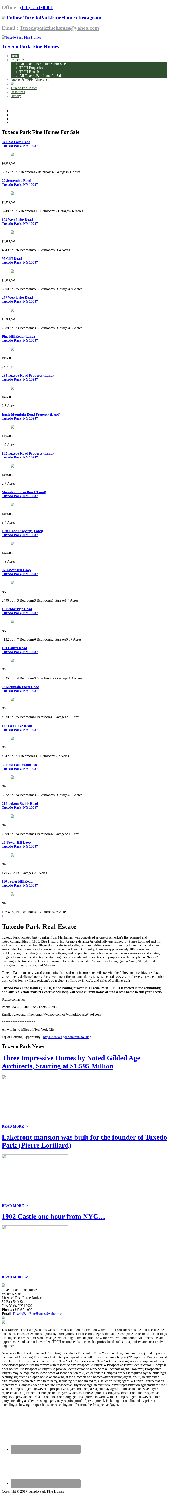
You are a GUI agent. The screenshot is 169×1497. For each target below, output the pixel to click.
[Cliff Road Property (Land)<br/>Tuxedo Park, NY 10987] (12, 544)
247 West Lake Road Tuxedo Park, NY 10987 (20, 299)
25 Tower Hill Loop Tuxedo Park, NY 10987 (20, 844)
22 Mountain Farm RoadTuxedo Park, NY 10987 (20, 689)
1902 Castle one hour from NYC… (53, 1216)
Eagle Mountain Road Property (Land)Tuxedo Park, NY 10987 (31, 416)
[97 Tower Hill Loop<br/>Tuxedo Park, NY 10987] (12, 583)
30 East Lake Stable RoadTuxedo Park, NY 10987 (21, 767)
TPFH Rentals (29, 72)
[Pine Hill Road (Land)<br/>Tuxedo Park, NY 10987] (12, 349)
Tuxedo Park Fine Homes (30, 47)
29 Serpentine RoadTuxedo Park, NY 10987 (20, 182)
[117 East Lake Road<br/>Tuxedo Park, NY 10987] (12, 739)
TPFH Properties (31, 68)
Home (15, 56)
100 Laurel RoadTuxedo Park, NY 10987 (20, 650)
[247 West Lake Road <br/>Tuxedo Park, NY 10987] (12, 310)
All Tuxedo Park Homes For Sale (42, 64)
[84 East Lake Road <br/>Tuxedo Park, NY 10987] (12, 155)
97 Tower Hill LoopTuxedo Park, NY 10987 (20, 572)
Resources (18, 92)
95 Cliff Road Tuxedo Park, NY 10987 (20, 260)
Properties (17, 60)
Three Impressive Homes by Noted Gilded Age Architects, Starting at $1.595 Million (71, 1062)
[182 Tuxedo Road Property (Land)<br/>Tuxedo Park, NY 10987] (12, 466)
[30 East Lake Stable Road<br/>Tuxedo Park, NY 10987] (12, 778)
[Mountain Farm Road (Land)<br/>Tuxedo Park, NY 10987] (12, 505)
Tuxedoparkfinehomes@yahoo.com (59, 28)
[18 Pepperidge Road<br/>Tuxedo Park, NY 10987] (12, 622)
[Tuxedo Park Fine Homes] (21, 37)
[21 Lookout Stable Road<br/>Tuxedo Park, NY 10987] (12, 817)
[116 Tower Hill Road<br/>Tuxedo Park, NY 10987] (12, 895)
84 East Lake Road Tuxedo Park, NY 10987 (20, 144)
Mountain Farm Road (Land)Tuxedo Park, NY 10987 (24, 494)
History (16, 96)
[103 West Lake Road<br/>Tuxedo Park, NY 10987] (12, 233)
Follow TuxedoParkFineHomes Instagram (54, 17)
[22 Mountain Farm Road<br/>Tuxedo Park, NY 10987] (12, 700)
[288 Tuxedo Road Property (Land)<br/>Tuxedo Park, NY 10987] (12, 388)
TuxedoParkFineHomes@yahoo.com (38, 1313)
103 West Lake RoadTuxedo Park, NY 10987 (20, 221)
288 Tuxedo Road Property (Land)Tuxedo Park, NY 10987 (28, 377)
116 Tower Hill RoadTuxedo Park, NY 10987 (20, 883)
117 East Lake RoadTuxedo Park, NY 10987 (20, 728)
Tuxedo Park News (24, 88)
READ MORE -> (15, 1126)
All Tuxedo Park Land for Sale (40, 75)
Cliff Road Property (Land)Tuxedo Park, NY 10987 (22, 533)
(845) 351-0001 (36, 7)
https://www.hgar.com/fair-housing (67, 1037)
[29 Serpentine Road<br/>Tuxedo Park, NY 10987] (12, 194)
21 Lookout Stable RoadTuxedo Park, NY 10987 (20, 805)
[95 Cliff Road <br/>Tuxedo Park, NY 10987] (12, 272)
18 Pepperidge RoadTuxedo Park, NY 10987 (20, 611)
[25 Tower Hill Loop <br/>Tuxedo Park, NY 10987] (12, 856)
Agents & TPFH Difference (30, 79)
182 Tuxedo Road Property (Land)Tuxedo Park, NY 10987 (28, 455)
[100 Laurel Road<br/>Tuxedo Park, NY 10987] (12, 661)
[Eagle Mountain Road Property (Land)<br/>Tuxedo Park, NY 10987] (12, 427)
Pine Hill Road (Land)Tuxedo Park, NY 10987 (20, 338)
